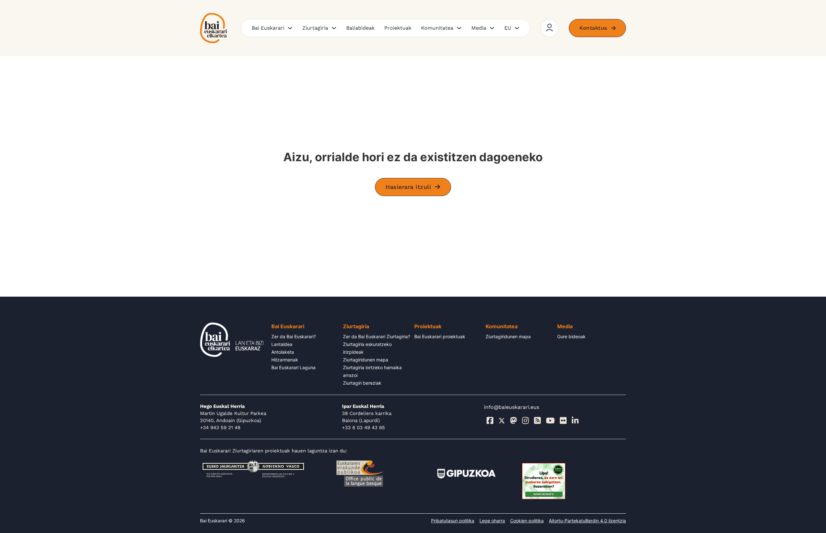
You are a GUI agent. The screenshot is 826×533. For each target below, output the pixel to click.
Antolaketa (282, 352)
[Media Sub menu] (492, 28)
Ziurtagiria (315, 28)
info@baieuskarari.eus (511, 407)
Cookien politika (527, 520)
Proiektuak (397, 28)
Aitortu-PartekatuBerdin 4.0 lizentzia (587, 520)
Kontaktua (593, 28)
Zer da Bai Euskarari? (293, 336)
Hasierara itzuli (408, 186)
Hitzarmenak (284, 359)
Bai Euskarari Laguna (293, 367)
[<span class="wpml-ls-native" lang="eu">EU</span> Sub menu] (516, 28)
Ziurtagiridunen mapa (365, 359)
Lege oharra (492, 520)
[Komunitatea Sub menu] (459, 28)
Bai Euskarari (268, 28)
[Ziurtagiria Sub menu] (334, 28)
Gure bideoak (571, 336)
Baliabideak (360, 28)
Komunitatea (437, 28)
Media (478, 28)
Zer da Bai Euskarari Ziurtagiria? (376, 336)
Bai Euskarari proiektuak (439, 336)
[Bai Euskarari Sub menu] (290, 28)
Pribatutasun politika (452, 520)
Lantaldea (281, 344)
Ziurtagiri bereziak (362, 383)
